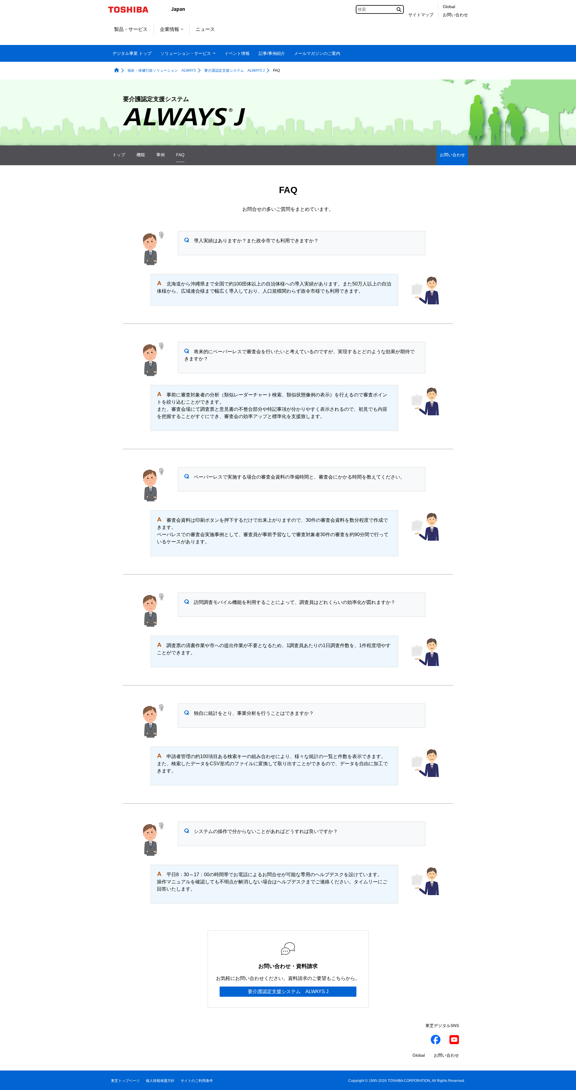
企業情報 (169, 29)
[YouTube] (454, 1040)
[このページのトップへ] (563, 1080)
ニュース (205, 29)
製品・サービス (131, 29)
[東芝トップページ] (132, 9)
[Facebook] (435, 1040)
